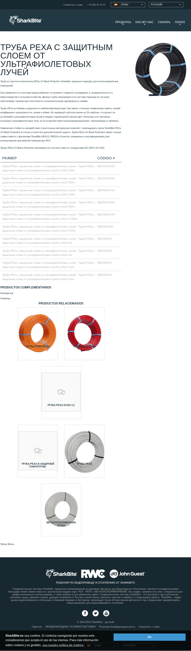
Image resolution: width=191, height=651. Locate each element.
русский (156, 4)
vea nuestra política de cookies (63, 645)
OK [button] (149, 637)
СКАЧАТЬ (164, 22)
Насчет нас (144, 22)
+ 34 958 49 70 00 (96, 5)
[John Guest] (127, 573)
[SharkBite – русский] (24, 18)
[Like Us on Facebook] (85, 613)
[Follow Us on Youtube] (106, 613)
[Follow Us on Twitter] (96, 613)
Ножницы (5, 298)
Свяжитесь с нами (73, 5)
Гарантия (37, 626)
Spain (124, 4)
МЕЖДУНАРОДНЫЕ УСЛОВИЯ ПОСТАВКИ (70, 626)
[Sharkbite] (61, 573)
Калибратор (6, 293)
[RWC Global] (93, 573)
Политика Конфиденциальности (117, 626)
